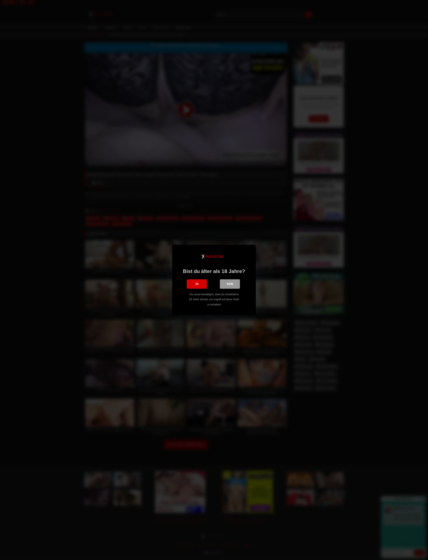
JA (197, 284)
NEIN (230, 284)
